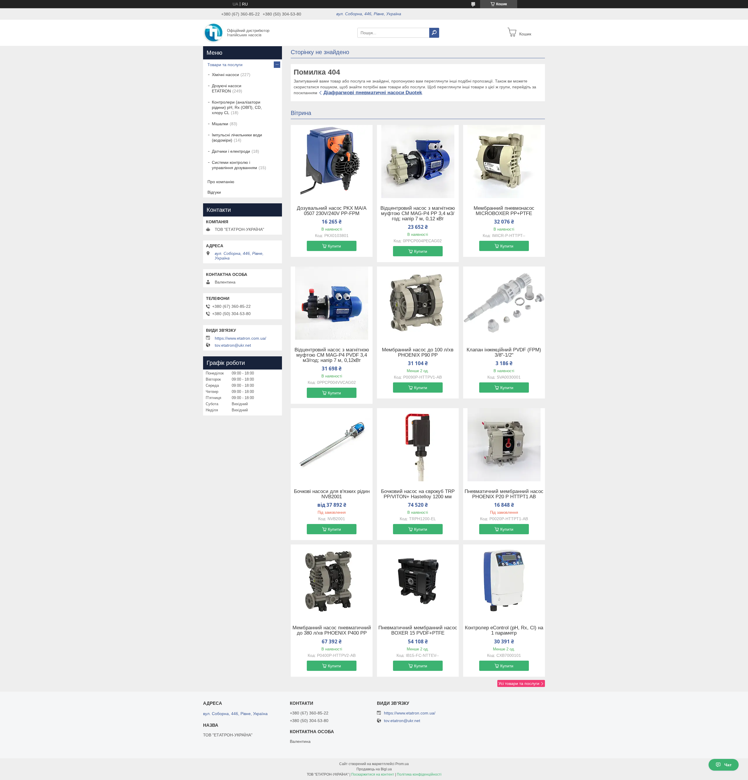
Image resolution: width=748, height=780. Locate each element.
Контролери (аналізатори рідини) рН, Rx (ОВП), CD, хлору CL (237, 107)
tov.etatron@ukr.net (233, 345)
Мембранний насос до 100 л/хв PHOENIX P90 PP (417, 352)
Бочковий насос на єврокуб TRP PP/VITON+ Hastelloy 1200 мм (418, 494)
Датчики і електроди (231, 151)
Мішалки (220, 123)
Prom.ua (402, 764)
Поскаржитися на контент (372, 774)
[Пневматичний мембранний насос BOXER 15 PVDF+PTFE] (418, 581)
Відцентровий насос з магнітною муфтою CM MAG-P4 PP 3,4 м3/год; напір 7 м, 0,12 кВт (417, 213)
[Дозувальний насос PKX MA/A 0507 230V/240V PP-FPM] (332, 161)
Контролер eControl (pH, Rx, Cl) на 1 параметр (504, 630)
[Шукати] (434, 33)
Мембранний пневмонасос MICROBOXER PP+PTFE (504, 211)
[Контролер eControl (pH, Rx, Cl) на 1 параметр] (504, 581)
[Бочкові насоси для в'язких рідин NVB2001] (332, 444)
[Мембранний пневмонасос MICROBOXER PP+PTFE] (504, 161)
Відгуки (214, 192)
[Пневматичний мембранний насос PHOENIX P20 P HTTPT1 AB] (504, 444)
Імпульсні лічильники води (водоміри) (237, 137)
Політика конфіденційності (419, 774)
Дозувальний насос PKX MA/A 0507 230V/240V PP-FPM (331, 211)
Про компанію (220, 181)
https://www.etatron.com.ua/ (240, 338)
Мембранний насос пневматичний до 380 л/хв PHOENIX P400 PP (331, 630)
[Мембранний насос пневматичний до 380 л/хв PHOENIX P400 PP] (332, 581)
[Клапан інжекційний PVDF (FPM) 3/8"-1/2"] (504, 303)
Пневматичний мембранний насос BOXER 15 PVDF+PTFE (417, 630)
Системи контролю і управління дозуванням (234, 165)
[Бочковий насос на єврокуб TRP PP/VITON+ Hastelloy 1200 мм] (418, 444)
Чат (728, 764)
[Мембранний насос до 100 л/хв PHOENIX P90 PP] (418, 303)
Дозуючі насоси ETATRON (226, 88)
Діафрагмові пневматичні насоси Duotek (372, 92)
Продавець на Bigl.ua (374, 769)
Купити (334, 246)
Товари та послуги (225, 64)
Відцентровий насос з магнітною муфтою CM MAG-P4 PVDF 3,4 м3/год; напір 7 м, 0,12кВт (332, 355)
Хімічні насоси (225, 74)
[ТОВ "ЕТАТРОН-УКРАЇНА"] (213, 32)
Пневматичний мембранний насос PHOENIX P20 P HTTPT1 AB (504, 494)
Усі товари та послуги (518, 683)
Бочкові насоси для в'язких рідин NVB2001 (332, 494)
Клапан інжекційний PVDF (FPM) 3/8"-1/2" (504, 352)
